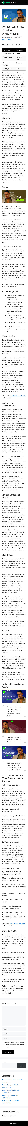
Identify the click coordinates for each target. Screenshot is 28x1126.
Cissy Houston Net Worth (17, 396)
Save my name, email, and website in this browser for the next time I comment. (14, 1044)
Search (4, 1062)
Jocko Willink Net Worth (17, 923)
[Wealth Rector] (8, 2)
